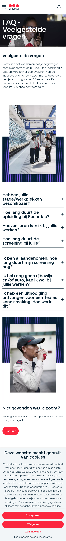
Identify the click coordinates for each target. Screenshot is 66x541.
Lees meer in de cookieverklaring (33, 536)
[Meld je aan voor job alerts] (59, 7)
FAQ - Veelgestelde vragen (24, 29)
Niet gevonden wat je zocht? (31, 408)
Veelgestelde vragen (23, 55)
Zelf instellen (33, 531)
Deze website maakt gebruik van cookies (33, 454)
